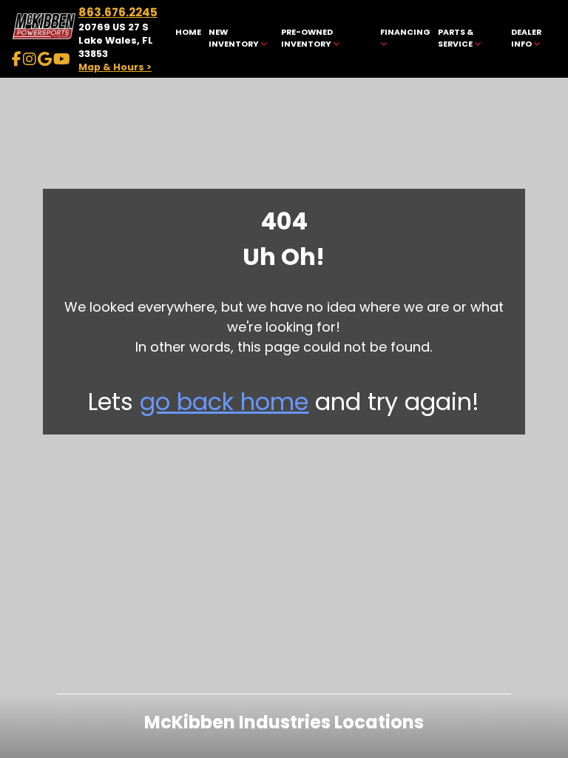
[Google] (45, 59)
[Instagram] (29, 59)
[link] (188, 38)
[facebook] (16, 59)
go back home (224, 401)
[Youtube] (61, 59)
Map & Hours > (115, 67)
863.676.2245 (118, 12)
